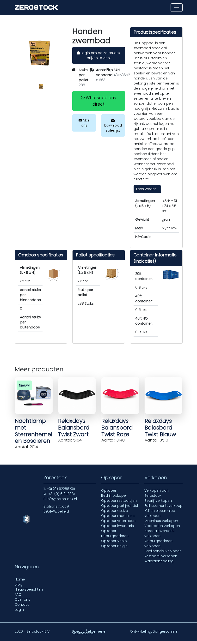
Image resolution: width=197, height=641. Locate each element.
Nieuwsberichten (29, 589)
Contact (22, 604)
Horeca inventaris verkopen (159, 533)
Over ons (22, 599)
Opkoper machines (118, 515)
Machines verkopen (161, 520)
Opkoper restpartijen (119, 500)
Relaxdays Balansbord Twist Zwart (73, 427)
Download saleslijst (113, 128)
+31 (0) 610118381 (61, 493)
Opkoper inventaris (117, 525)
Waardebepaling (158, 561)
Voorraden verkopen (162, 525)
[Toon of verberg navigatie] (176, 7)
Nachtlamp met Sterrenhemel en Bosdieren (33, 431)
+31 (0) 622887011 (61, 488)
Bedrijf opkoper (114, 495)
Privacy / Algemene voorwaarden (88, 632)
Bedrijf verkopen (158, 500)
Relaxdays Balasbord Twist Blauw (160, 427)
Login (19, 609)
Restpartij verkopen (160, 556)
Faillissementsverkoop (163, 505)
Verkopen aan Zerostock (156, 493)
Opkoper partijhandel (119, 505)
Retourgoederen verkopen (158, 543)
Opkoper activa (114, 510)
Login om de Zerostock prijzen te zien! (100, 55)
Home (20, 579)
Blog (18, 584)
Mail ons (85, 123)
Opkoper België (114, 546)
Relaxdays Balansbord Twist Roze (117, 427)
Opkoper (108, 490)
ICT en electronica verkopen (159, 513)
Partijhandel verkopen (163, 551)
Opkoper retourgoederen (115, 533)
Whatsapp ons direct (100, 101)
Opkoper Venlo (114, 540)
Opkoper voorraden (118, 520)
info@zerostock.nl (62, 498)
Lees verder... (147, 189)
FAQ (18, 594)
